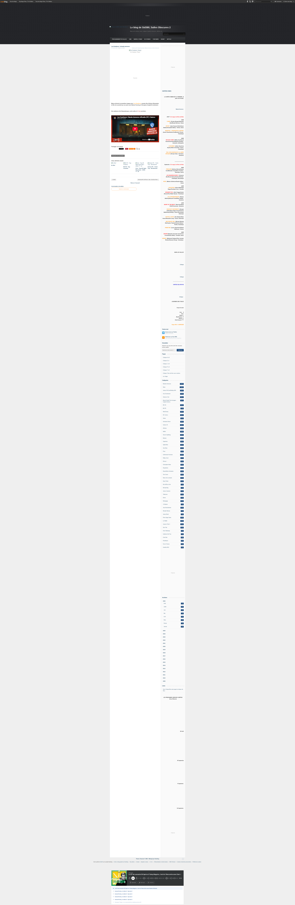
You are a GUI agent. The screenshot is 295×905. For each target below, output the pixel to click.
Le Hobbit (165, 520)
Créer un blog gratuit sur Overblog (121, 861)
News (164, 387)
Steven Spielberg (167, 434)
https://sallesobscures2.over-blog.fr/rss (173, 338)
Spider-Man (165, 444)
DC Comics (165, 415)
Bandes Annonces (167, 383)
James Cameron (166, 491)
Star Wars (165, 448)
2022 (164, 640)
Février (165, 623)
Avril (165, 616)
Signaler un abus (144, 861)
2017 (164, 656)
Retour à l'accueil (135, 183)
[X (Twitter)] (250, 1)
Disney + (165, 461)
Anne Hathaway (166, 530)
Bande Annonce (179, 109)
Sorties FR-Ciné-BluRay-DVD (169, 390)
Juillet (165, 606)
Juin (165, 610)
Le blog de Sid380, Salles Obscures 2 (150, 27)
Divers (164, 497)
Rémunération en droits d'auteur (161, 861)
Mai (164, 613)
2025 (164, 630)
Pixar (164, 451)
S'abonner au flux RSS (171, 336)
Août (165, 603)
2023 (164, 637)
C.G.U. (151, 861)
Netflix (164, 431)
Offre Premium (172, 861)
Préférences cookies (197, 861)
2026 (164, 601)
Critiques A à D (166, 357)
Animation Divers (167, 421)
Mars (165, 620)
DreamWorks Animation (168, 471)
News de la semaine (167, 477)
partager (143, 882)
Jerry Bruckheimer (167, 507)
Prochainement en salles (119, 39)
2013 (164, 668)
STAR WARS (156, 39)
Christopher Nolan (167, 464)
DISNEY (163, 39)
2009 (164, 681)
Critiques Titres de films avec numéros (171, 373)
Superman (165, 441)
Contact (137, 861)
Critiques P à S (166, 367)
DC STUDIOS (147, 39)
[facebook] (247, 1)
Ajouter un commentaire (124, 189)
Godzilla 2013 (166, 547)
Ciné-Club (165, 537)
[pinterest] (253, 1)
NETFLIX (169, 39)
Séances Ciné (166, 397)
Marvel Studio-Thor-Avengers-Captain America (169, 401)
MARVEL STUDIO (138, 39)
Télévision (165, 494)
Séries (164, 418)
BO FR (164, 408)
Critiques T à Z (166, 370)
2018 (164, 652)
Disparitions (165, 467)
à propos (151, 882)
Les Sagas (165, 376)
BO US (164, 405)
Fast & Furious (166, 544)
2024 (164, 633)
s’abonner (134, 882)
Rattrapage (165, 501)
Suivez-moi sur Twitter (171, 332)
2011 (164, 674)
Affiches (165, 428)
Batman (164, 438)
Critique (182, 264)
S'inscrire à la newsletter (118, 155)
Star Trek (165, 527)
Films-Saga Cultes (167, 517)
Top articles (132, 861)
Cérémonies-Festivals (168, 454)
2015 (164, 662)
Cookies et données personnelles (184, 861)
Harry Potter (165, 481)
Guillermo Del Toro (167, 534)
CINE (130, 39)
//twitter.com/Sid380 (169, 333)
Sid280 (101, 861)
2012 (164, 671)
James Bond (166, 514)
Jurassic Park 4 (166, 524)
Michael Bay (165, 487)
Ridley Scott (165, 458)
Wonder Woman (166, 510)
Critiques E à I (166, 360)
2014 (164, 665)
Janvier (165, 626)
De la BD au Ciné (167, 484)
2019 (164, 649)
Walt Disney (165, 411)
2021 (164, 643)
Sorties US (165, 424)
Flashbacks (165, 540)
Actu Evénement (166, 393)
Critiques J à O (166, 363)
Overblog (157, 858)
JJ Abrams (165, 504)
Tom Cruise (165, 474)
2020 (164, 646)
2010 (164, 678)
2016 (164, 659)
